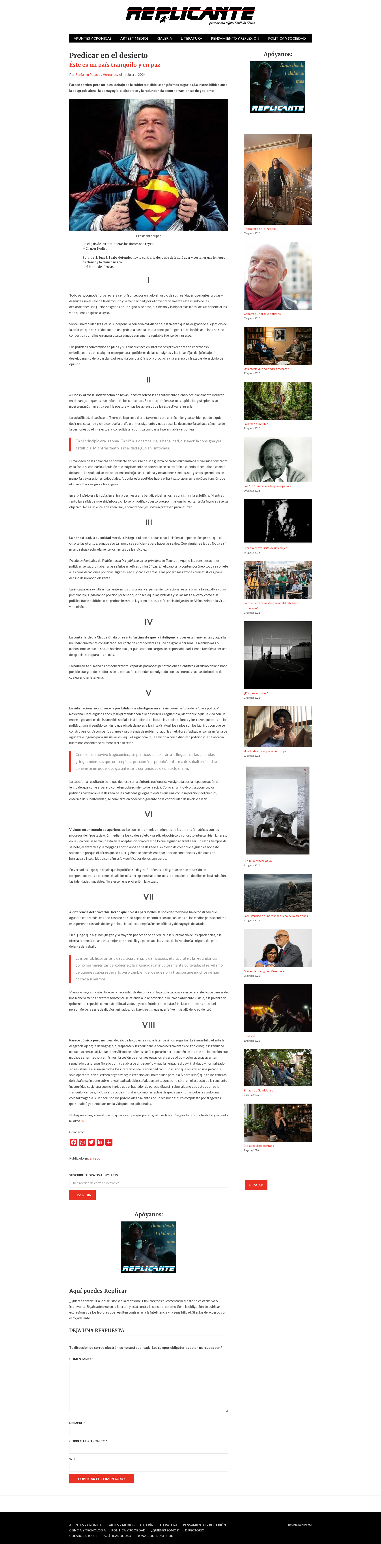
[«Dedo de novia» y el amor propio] (278, 727)
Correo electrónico (88, 1441)
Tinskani (249, 1036)
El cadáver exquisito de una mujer (265, 548)
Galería (164, 38)
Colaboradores (83, 1536)
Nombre (77, 1423)
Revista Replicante (300, 1525)
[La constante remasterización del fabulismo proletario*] (278, 581)
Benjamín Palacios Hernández (97, 74)
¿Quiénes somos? (165, 1530)
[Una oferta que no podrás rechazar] (278, 346)
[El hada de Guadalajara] (278, 1068)
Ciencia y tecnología (87, 1530)
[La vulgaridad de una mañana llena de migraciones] (278, 893)
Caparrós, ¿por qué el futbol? (262, 313)
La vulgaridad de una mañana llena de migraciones (276, 916)
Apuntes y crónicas (93, 38)
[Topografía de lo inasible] (278, 180)
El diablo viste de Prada (259, 1145)
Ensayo (95, 1158)
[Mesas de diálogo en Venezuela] (278, 949)
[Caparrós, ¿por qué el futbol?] (278, 276)
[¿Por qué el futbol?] (278, 656)
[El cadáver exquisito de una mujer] (278, 522)
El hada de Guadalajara (258, 1090)
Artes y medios (134, 38)
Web (72, 1459)
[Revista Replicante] (190, 16)
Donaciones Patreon (155, 1536)
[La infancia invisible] (278, 401)
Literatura (191, 38)
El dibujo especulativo (258, 861)
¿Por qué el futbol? (256, 693)
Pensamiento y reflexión (235, 38)
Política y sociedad (287, 38)
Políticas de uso (117, 1536)
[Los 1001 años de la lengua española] (278, 460)
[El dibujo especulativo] (278, 811)
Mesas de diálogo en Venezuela (264, 971)
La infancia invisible (256, 424)
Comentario (81, 1359)
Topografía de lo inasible (260, 228)
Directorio (194, 1530)
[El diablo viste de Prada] (278, 1123)
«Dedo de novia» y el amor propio (266, 751)
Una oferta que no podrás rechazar (266, 369)
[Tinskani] (278, 1009)
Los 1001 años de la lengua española (267, 486)
